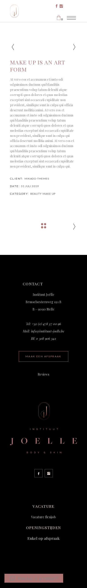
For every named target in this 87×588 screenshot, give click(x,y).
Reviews (43, 374)
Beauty (36, 193)
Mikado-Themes (37, 178)
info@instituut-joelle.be (47, 331)
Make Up (49, 193)
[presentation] (13, 47)
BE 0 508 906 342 (43, 338)
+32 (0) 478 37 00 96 (46, 324)
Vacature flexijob (43, 517)
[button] (33, 578)
